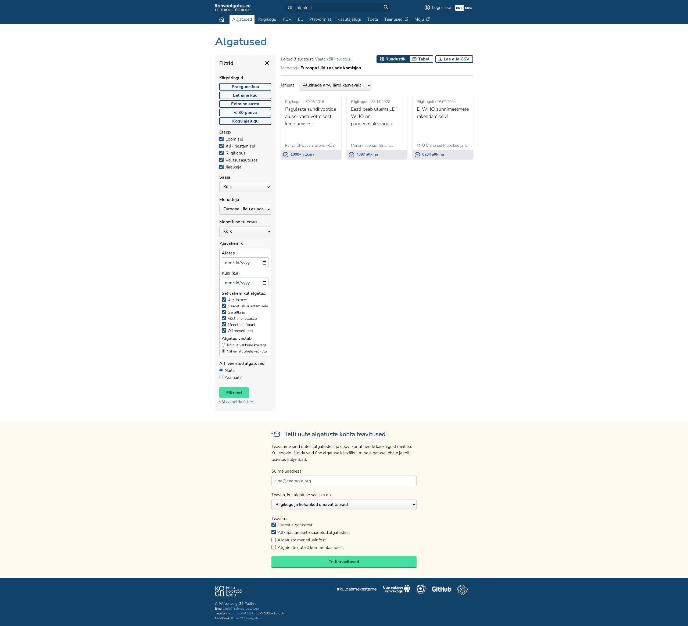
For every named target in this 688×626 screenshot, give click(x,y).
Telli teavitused (344, 562)
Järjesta (288, 85)
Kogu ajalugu (245, 121)
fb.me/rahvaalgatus (246, 618)
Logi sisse (441, 7)
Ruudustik (395, 59)
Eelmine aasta (245, 104)
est (459, 8)
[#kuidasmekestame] (357, 590)
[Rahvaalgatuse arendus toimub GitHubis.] (441, 590)
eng (468, 8)
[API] (462, 589)
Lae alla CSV (456, 59)
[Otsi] (386, 7)
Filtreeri (234, 393)
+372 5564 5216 (242, 613)
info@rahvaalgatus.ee (242, 608)
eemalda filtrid (239, 402)
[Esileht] (221, 19)
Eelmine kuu (245, 95)
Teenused (393, 19)
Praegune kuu (245, 87)
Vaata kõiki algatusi (333, 59)
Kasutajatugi (349, 19)
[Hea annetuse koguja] (421, 589)
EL (300, 19)
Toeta (372, 19)
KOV (287, 19)
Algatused (242, 19)
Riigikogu (267, 19)
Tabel (423, 59)
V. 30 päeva (245, 113)
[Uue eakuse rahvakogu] (396, 590)
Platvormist (320, 19)
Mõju (419, 19)
